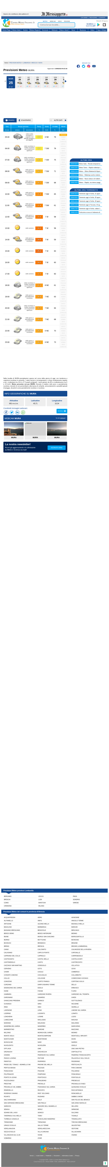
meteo (45, 21)
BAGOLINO (8, 927)
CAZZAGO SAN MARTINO (13, 965)
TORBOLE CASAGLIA (11, 1119)
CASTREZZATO (76, 962)
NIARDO (74, 1042)
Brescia (7, 899)
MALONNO (75, 1023)
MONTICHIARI (9, 1039)
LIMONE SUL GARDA (78, 1010)
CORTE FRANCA (43, 981)
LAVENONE (8, 1010)
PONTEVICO (42, 1077)
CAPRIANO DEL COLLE (12, 956)
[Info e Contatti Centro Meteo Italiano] (94, 66)
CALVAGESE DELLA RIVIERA (81, 949)
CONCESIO (8, 981)
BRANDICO (41, 943)
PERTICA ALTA (76, 1064)
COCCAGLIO (42, 975)
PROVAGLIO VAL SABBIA (12, 1087)
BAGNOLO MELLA (77, 924)
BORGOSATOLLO (77, 936)
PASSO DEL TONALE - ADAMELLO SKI (17, 1064)
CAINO (6, 949)
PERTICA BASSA (9, 1068)
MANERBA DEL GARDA (12, 1026)
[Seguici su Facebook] (78, 66)
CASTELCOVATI (76, 959)
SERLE (40, 1109)
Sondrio (76, 899)
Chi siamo (84, 17)
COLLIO (6, 978)
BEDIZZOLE (42, 930)
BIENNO (74, 933)
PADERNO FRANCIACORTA (81, 1055)
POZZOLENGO (9, 1080)
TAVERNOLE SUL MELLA (12, 1116)
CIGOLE (40, 972)
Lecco (41, 896)
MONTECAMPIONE (44, 1036)
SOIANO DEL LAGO (10, 1112)
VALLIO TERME (43, 1125)
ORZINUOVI (8, 1052)
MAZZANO (75, 1029)
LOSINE (40, 1016)
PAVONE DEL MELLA (45, 1064)
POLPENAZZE (9, 1074)
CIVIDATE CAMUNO (11, 975)
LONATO (74, 1013)
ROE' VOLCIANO (43, 1093)
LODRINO (7, 1013)
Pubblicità (48, 1155)
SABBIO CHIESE (77, 1096)
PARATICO (7, 1061)
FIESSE (40, 991)
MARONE (41, 1029)
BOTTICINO (42, 940)
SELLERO (74, 1106)
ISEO (39, 1007)
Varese (76, 903)
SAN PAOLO (42, 1103)
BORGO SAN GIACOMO (46, 936)
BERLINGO (75, 930)
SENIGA (6, 1109)
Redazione (93, 17)
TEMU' (40, 1116)
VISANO (74, 1135)
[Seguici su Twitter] (84, 66)
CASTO (40, 962)
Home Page (6, 30)
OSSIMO (7, 1055)
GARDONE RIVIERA (44, 994)
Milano (41, 906)
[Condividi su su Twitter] (12, 412)
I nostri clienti (39, 1155)
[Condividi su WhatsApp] (23, 412)
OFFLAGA (7, 1048)
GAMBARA (7, 994)
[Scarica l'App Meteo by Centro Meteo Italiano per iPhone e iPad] (104, 24)
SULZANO (74, 1112)
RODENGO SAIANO (11, 1093)
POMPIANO (42, 1074)
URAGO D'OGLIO (10, 1125)
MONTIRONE (42, 1039)
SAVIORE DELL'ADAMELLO (47, 1106)
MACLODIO (42, 1020)
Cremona (7, 906)
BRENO (6, 946)
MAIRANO (7, 1023)
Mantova (42, 903)
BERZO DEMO (9, 933)
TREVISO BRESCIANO (79, 1122)
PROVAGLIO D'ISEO (78, 1084)
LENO (40, 1010)
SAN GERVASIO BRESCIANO (14, 1103)
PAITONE (41, 1058)
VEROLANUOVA (9, 1128)
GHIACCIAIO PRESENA (12, 1000)
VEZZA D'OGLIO (9, 1132)
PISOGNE (41, 1071)
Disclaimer (57, 1155)
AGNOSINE (75, 917)
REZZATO (41, 1090)
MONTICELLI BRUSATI (79, 1036)
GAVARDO (41, 997)
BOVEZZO (7, 943)
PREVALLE (41, 1084)
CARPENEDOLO (77, 956)
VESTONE (74, 1128)
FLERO (73, 991)
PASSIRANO (75, 1061)
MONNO (74, 1032)
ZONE (40, 1138)
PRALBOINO (42, 1080)
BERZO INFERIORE (44, 933)
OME (39, 1048)
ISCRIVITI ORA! (56, 448)
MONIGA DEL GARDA (45, 1032)
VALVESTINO (75, 1125)
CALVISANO (8, 952)
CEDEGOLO (42, 965)
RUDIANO (41, 1096)
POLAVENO (75, 1071)
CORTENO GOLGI (77, 981)
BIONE (6, 936)
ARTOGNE (7, 924)
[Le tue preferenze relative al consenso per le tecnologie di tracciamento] (105, 1163)
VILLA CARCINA (43, 1132)
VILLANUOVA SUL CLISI (12, 1135)
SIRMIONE (75, 1109)
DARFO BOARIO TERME (46, 984)
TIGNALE (74, 1116)
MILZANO (7, 1032)
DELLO (73, 984)
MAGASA (74, 1020)
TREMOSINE (8, 1122)
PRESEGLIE (75, 1080)
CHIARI (6, 972)
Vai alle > (61, 418)
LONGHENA (8, 1016)
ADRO (40, 917)
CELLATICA (75, 965)
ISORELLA (75, 1007)
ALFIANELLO (8, 920)
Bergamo (7, 896)
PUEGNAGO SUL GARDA (46, 1087)
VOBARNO (7, 1138)
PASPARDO (42, 1061)
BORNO (6, 940)
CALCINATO (42, 949)
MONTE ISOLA (9, 1036)
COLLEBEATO (76, 975)
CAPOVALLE (75, 952)
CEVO (73, 968)
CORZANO (7, 984)
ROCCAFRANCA (77, 1090)
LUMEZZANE (8, 1020)
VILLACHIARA (76, 1132)
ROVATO (7, 1096)
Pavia (75, 896)
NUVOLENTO (8, 1045)
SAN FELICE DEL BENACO (80, 1100)
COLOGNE (41, 978)
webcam (53, 21)
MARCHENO (75, 1026)
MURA (73, 1039)
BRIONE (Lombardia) (79, 946)
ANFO (40, 920)
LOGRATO (41, 1013)
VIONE (40, 1135)
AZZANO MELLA (43, 924)
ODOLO (74, 1045)
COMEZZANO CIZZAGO (79, 978)
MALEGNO (41, 1023)
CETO (40, 968)
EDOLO (40, 988)
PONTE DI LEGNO (10, 1077)
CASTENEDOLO (9, 962)
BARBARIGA (42, 927)
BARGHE (74, 927)
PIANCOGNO (8, 1071)
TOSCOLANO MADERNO (46, 1119)
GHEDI (73, 997)
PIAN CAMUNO (76, 1068)
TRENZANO (42, 1122)
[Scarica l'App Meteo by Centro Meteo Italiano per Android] (98, 24)
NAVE (40, 1042)
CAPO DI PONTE (43, 952)
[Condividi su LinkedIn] (17, 412)
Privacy (77, 1155)
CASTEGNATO (9, 959)
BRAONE (74, 943)
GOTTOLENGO (76, 1000)
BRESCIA (41, 946)
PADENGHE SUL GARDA (46, 1055)
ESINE (6, 991)
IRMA (6, 1007)
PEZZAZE (41, 1068)
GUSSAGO (7, 1004)
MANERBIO (42, 1026)
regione (67, 21)
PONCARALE (75, 1074)
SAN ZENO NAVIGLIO (78, 1103)
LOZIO (73, 1016)
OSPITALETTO (76, 1052)
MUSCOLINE (8, 1042)
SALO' (40, 1100)
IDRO (39, 1004)
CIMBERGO (75, 972)
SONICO (41, 1112)
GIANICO (41, 1000)
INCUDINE (75, 1004)
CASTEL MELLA (43, 959)
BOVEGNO (75, 940)
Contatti (102, 17)
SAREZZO (7, 1106)
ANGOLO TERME (77, 920)
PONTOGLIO (75, 1077)
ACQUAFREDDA (9, 917)
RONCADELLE (76, 1093)
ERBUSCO (75, 988)
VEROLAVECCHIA (44, 1128)
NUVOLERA (42, 1045)
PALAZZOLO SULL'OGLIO (80, 1058)
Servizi (32, 1155)
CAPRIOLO (41, 956)
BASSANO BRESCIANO (12, 930)
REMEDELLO (8, 1090)
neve (60, 21)
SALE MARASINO (10, 1100)
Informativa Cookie (67, 1155)
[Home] (19, 27)
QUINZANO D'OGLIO (78, 1087)
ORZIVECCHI (42, 1052)
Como (6, 903)
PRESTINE (7, 1084)
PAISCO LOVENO (10, 1058)
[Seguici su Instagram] (89, 66)
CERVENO (7, 968)
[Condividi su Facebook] (6, 412)
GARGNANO (8, 997)
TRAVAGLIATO (76, 1119)
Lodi (40, 899)
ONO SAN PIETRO (77, 1048)
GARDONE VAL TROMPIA (80, 994)
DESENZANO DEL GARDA (13, 988)
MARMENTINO (9, 1029)
